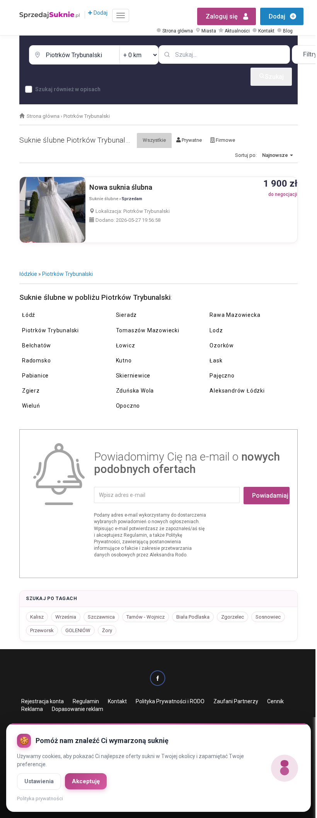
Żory (107, 630)
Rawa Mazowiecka (235, 315)
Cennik (275, 701)
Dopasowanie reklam (77, 709)
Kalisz (37, 617)
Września (65, 617)
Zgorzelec (232, 617)
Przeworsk (42, 630)
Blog (288, 31)
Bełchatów (36, 345)
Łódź (28, 315)
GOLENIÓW (77, 630)
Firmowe (225, 140)
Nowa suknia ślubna (120, 187)
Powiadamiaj (270, 495)
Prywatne (191, 140)
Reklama (32, 709)
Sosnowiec (268, 617)
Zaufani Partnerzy (235, 701)
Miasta (208, 31)
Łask (216, 360)
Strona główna (177, 31)
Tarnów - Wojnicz (145, 617)
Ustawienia (39, 781)
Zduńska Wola (135, 391)
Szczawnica (101, 617)
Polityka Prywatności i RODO (170, 701)
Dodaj (99, 13)
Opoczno (128, 406)
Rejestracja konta (42, 701)
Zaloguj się (222, 16)
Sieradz (126, 315)
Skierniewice (133, 375)
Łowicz (125, 345)
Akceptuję (86, 781)
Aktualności (237, 31)
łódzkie (28, 274)
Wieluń (31, 406)
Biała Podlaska (193, 617)
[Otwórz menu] (120, 15)
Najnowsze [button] (275, 155)
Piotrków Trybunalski (67, 274)
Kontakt (266, 31)
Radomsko (36, 360)
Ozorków (222, 345)
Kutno (124, 360)
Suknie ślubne (103, 198)
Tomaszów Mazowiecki (147, 330)
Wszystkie (154, 140)
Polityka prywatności (40, 798)
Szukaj (274, 76)
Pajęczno (222, 375)
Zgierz (31, 391)
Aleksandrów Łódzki (237, 391)
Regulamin (86, 701)
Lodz (216, 330)
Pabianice (35, 375)
